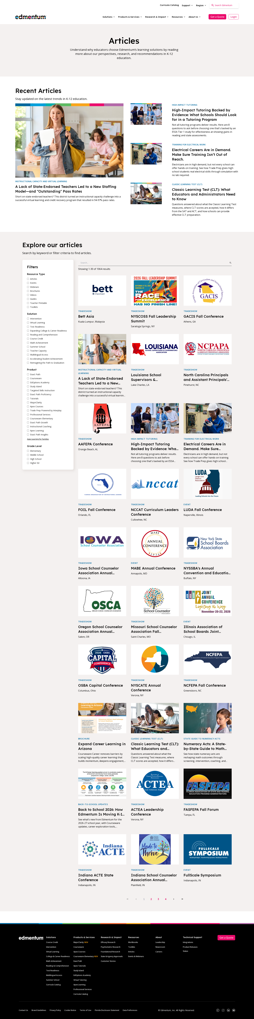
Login (233, 16)
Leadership (160, 942)
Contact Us (23, 1010)
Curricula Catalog (53, 984)
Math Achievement (53, 961)
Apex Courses (79, 951)
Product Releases (190, 947)
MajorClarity (78, 942)
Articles (131, 951)
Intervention (51, 947)
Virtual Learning (52, 951)
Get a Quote (217, 16)
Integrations (188, 942)
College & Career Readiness (58, 956)
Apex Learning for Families (38, 439)
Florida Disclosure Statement (107, 1010)
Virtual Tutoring (80, 980)
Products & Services (84, 937)
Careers (159, 951)
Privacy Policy (55, 1010)
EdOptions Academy (82, 975)
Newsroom (160, 947)
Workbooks (133, 942)
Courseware (78, 947)
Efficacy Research (108, 942)
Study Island (78, 970)
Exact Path (77, 961)
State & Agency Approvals (112, 956)
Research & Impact (111, 937)
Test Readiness (52, 970)
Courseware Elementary (85, 956)
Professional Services (82, 989)
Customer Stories (108, 961)
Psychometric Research (110, 947)
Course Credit (52, 942)
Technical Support (192, 937)
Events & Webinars (136, 956)
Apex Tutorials (79, 966)
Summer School (52, 980)
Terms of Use (85, 1010)
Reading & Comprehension (57, 966)
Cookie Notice (70, 1010)
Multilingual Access (54, 975)
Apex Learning (79, 984)
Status (185, 951)
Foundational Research (110, 951)
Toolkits (131, 947)
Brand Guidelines (39, 1010)
